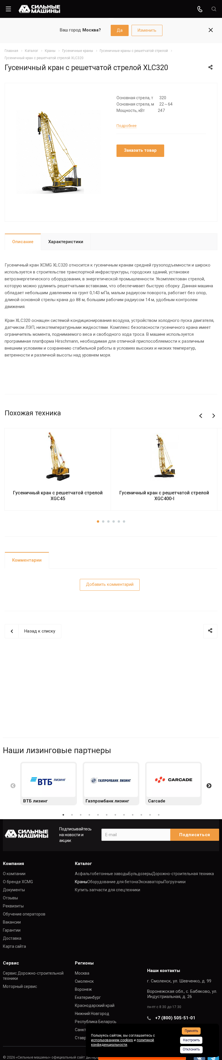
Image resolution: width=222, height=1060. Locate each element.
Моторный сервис (20, 986)
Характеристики (65, 241)
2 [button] (72, 815)
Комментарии (27, 560)
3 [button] (81, 815)
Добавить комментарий (110, 584)
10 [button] (141, 815)
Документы (14, 890)
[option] (48, 783)
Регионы (84, 963)
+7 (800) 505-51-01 (175, 1017)
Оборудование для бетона (112, 881)
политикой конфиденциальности (122, 1042)
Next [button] (209, 786)
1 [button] (63, 815)
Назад (202, 416)
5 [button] (98, 815)
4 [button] (89, 815)
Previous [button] (13, 786)
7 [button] (115, 815)
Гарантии (12, 930)
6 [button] (107, 815)
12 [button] (159, 815)
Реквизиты (13, 906)
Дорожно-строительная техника (183, 873)
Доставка (12, 938)
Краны (81, 881)
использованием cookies (112, 1040)
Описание (23, 241)
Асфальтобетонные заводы (101, 873)
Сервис (11, 963)
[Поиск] (214, 9)
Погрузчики (175, 881)
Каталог (83, 863)
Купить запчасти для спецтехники (107, 890)
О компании (14, 873)
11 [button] (150, 815)
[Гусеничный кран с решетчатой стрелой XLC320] (58, 151)
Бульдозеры (140, 873)
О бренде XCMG (18, 881)
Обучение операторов (24, 914)
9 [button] (133, 815)
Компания (13, 863)
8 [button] (124, 815)
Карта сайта (14, 946)
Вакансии (12, 922)
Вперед (216, 416)
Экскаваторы (151, 881)
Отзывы (10, 898)
